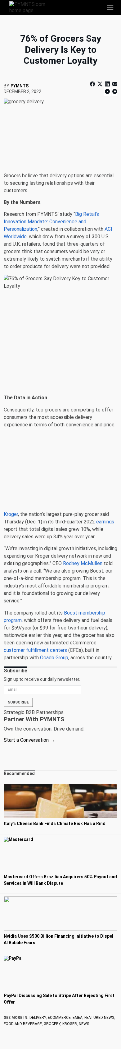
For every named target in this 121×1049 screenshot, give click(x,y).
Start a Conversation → (29, 740)
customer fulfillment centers (35, 650)
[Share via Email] (114, 84)
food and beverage (23, 1024)
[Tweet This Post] (100, 84)
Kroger (11, 514)
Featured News (99, 1017)
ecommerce (59, 1017)
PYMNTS (20, 85)
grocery (52, 1024)
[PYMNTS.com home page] (31, 7)
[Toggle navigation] (110, 7)
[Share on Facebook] (93, 84)
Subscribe (18, 702)
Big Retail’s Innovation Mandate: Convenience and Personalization (51, 221)
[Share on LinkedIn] (107, 84)
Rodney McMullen (82, 563)
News (84, 1024)
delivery (37, 1017)
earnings (105, 522)
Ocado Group (54, 658)
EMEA (78, 1017)
